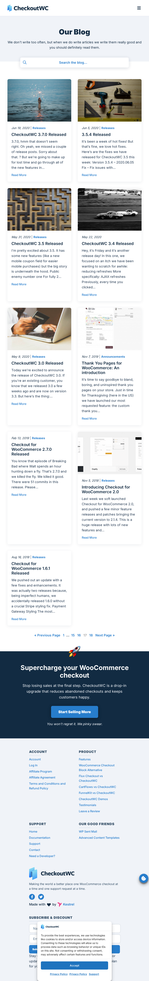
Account (35, 759)
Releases (39, 128)
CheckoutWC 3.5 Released (37, 243)
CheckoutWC (27, 8)
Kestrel (68, 904)
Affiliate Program (40, 771)
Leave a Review (89, 811)
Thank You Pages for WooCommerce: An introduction (102, 368)
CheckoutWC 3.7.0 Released (38, 134)
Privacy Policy (59, 974)
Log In (33, 765)
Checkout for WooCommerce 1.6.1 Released (30, 568)
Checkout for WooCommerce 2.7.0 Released (31, 449)
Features (85, 759)
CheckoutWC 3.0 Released (37, 363)
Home (33, 831)
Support (94, 974)
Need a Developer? (42, 856)
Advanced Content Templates (99, 837)
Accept (74, 965)
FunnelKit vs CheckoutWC (97, 793)
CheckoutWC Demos (93, 799)
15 (73, 635)
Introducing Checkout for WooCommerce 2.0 (106, 489)
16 (79, 635)
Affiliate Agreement (42, 777)
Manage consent (143, 878)
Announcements (113, 356)
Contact (34, 850)
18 (91, 635)
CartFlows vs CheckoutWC (97, 787)
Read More (18, 175)
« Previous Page (47, 635)
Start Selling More (74, 712)
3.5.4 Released (96, 134)
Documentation (39, 837)
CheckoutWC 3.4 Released (108, 243)
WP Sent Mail (88, 831)
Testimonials (87, 805)
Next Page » (105, 635)
